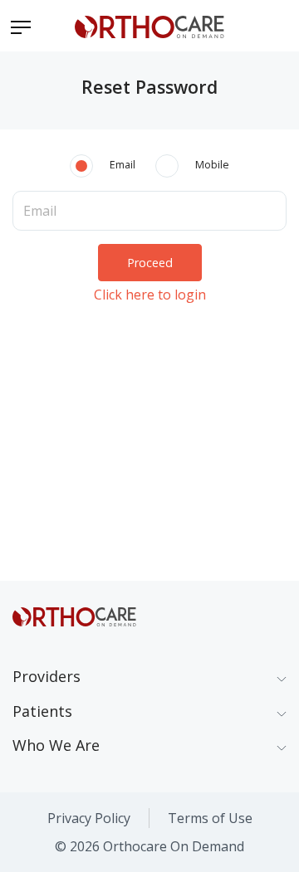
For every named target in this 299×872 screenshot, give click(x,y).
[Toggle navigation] (21, 25)
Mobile (212, 165)
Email (122, 165)
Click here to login (150, 294)
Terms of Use (210, 818)
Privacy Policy (88, 818)
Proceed (150, 262)
